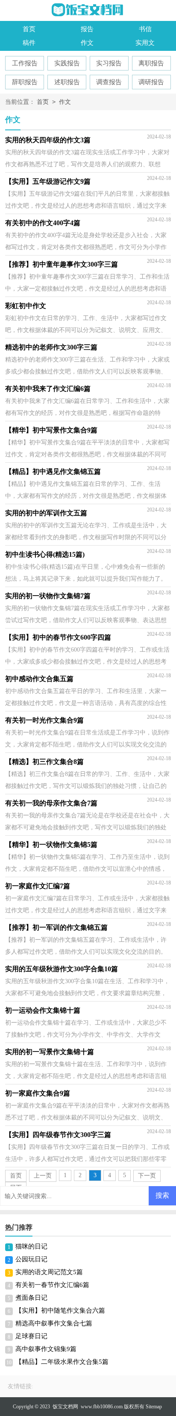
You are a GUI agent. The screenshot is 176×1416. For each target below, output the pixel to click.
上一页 (43, 1175)
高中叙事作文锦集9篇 (45, 1348)
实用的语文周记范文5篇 (49, 1272)
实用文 (145, 42)
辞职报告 (25, 82)
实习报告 (109, 63)
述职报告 (67, 82)
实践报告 (67, 63)
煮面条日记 (31, 1297)
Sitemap (154, 1407)
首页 (29, 29)
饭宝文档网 (65, 1407)
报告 (87, 29)
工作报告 (25, 63)
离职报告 (151, 63)
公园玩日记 (31, 1259)
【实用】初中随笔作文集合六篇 (60, 1310)
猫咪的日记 (31, 1246)
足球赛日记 (31, 1336)
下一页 (147, 1175)
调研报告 (151, 82)
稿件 (29, 42)
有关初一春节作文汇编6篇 (52, 1284)
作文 (87, 42)
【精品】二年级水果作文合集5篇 (62, 1361)
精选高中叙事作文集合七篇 (53, 1323)
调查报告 (109, 82)
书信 (145, 29)
